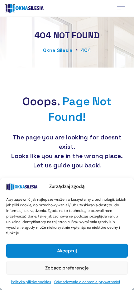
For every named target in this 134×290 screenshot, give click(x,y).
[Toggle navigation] (121, 8)
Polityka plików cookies (31, 281)
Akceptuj (67, 251)
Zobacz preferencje (67, 268)
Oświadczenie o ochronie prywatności (87, 281)
